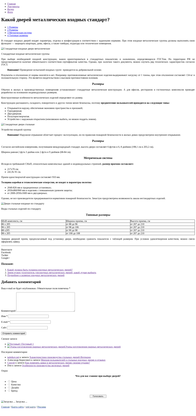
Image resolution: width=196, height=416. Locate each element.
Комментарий (8, 311)
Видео (10, 9)
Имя (4, 316)
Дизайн (15, 387)
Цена (14, 381)
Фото (10, 12)
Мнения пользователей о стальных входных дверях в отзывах (73, 360)
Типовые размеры (17, 35)
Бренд (14, 390)
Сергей (11, 362)
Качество (16, 384)
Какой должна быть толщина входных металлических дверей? (40, 269)
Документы (13, 6)
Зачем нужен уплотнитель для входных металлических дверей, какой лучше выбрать (51, 272)
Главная (11, 3)
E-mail (5, 322)
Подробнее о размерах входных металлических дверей (35, 275)
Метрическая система (19, 32)
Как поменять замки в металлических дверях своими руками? (57, 362)
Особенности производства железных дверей (45, 365)
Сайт (3, 327)
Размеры (12, 27)
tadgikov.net (13, 357)
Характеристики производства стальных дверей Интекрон (60, 357)
